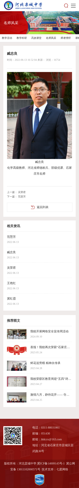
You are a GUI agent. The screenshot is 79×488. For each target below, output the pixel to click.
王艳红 (11, 283)
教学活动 (7, 38)
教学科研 (22, 38)
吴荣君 (22, 192)
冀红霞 (11, 298)
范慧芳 (22, 196)
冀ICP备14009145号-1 (51, 463)
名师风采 (51, 38)
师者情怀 (66, 38)
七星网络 (62, 469)
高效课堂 (36, 38)
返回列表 (43, 207)
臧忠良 (11, 252)
